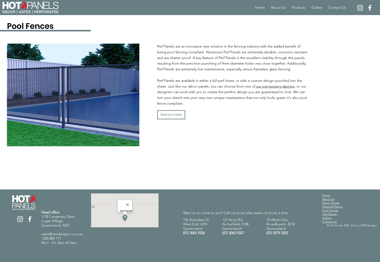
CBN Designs (368, 225)
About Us (328, 199)
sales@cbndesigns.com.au (62, 234)
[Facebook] (370, 8)
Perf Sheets (329, 214)
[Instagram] (360, 8)
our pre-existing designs (274, 86)
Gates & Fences (332, 206)
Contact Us (329, 222)
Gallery (327, 218)
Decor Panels (330, 203)
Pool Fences (330, 210)
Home (326, 195)
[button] (299, 7)
